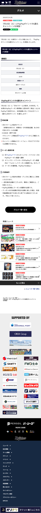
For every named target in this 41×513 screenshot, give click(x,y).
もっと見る (20, 283)
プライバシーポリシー (9, 497)
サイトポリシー (7, 490)
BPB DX (5, 501)
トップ (5, 298)
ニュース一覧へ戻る (32, 289)
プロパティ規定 (7, 494)
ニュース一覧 (13, 298)
